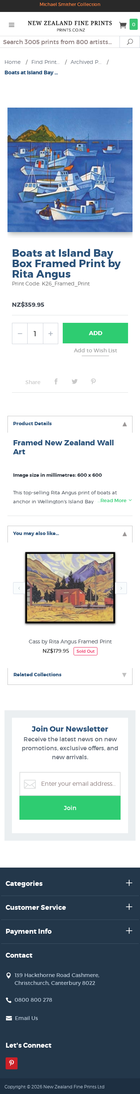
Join (70, 808)
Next (121, 588)
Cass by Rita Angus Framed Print (70, 641)
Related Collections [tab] (37, 674)
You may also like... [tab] (36, 533)
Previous (19, 588)
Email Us (26, 1018)
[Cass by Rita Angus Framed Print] (70, 589)
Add (95, 333)
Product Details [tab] (32, 423)
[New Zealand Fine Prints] (70, 24)
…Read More (112, 500)
